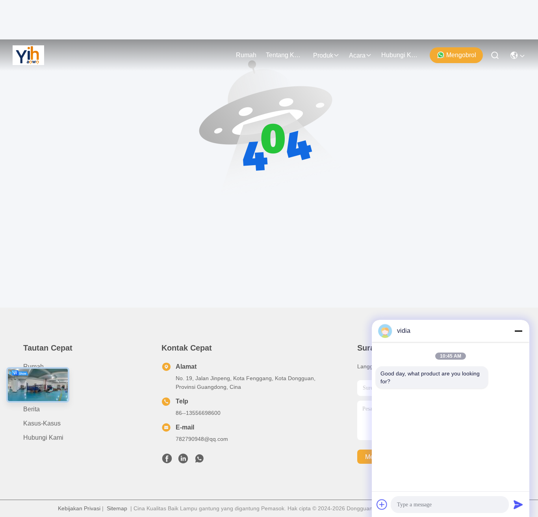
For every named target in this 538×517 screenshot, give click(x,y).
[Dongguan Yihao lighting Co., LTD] (28, 55)
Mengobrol (461, 55)
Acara (357, 55)
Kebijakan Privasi (79, 508)
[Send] (518, 504)
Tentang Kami (285, 55)
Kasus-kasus (42, 423)
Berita (31, 409)
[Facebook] (167, 460)
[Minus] (518, 331)
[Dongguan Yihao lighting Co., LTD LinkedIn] (183, 460)
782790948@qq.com (202, 439)
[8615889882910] (199, 460)
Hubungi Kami (400, 55)
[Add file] (382, 504)
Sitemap (117, 508)
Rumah (246, 55)
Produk (323, 55)
